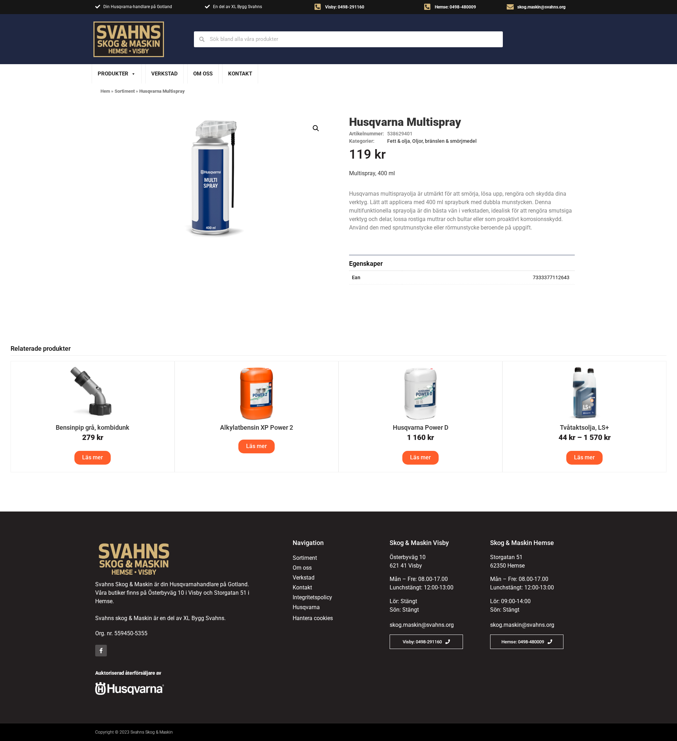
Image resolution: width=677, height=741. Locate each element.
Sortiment (125, 91)
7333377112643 (551, 278)
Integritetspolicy (312, 597)
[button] (316, 128)
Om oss (203, 74)
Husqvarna (306, 607)
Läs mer (92, 457)
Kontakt (240, 74)
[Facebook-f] (101, 650)
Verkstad (164, 74)
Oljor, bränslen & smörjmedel (444, 141)
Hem (105, 91)
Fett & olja (398, 141)
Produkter (113, 74)
